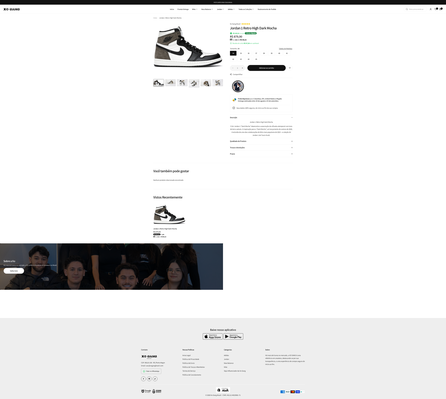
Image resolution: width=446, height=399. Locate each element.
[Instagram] (149, 378)
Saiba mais (14, 271)
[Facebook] (143, 378)
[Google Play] (233, 339)
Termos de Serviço (188, 371)
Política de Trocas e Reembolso (193, 367)
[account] (430, 9)
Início (155, 18)
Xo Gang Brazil (235, 24)
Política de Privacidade (190, 359)
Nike (225, 367)
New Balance (228, 363)
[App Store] (213, 339)
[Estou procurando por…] (406, 9)
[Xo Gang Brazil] (11, 9)
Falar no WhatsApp (152, 371)
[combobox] (415, 9)
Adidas (226, 355)
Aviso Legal (186, 355)
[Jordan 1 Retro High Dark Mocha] (169, 214)
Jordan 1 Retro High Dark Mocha (165, 229)
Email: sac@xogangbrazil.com (152, 366)
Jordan (226, 359)
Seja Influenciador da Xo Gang (235, 371)
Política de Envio (188, 363)
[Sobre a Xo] (111, 266)
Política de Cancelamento (191, 375)
